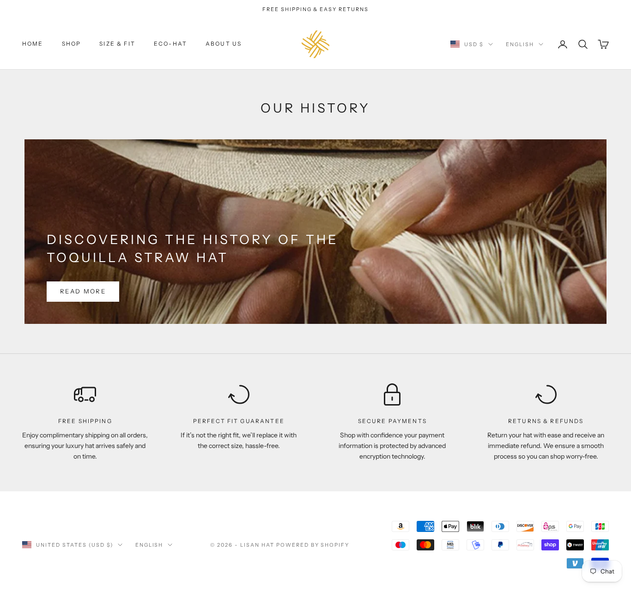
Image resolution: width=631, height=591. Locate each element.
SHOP (71, 44)
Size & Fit (117, 44)
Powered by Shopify (313, 545)
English (520, 44)
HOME (32, 44)
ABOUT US (224, 44)
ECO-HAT (170, 44)
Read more (83, 291)
